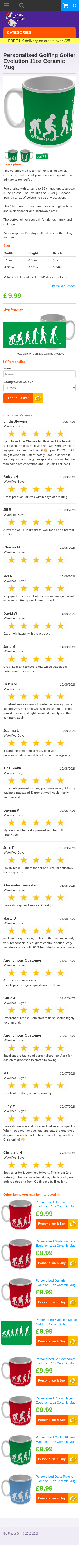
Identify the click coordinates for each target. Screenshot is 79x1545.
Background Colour (18, 382)
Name (7, 368)
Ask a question (65, 286)
